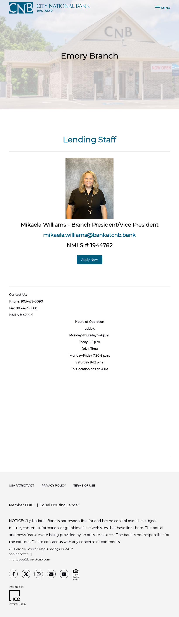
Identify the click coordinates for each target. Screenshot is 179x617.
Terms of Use (84, 485)
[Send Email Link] (51, 574)
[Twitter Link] (26, 574)
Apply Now (89, 260)
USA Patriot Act (21, 485)
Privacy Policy (54, 485)
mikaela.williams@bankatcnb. (82, 235)
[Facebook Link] (13, 574)
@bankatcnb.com (37, 559)
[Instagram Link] (38, 574)
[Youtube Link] (64, 574)
